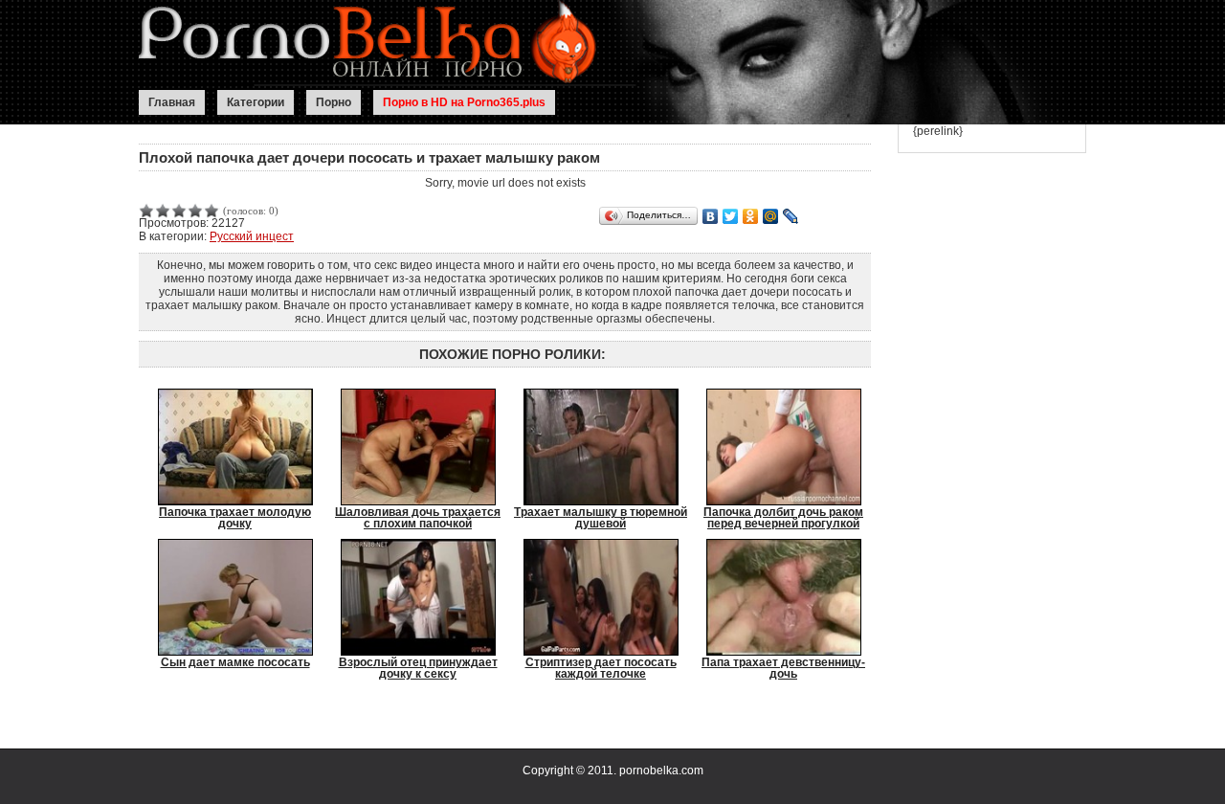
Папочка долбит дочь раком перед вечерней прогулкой (783, 517)
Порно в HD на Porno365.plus (464, 102)
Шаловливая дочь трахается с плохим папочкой (418, 517)
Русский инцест (252, 236)
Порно (333, 102)
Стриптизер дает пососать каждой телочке (601, 668)
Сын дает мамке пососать (235, 662)
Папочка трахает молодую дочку (235, 517)
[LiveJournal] (791, 216)
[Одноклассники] (751, 216)
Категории (255, 102)
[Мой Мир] (771, 216)
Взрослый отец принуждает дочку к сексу (418, 668)
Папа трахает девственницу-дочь (783, 668)
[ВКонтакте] (711, 216)
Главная (171, 102)
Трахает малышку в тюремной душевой (600, 517)
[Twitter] (731, 216)
